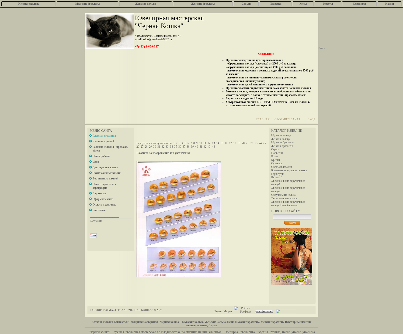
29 (150, 146)
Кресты (275, 160)
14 (217, 143)
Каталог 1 (277, 177)
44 (213, 146)
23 (256, 143)
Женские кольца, (215, 322)
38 (188, 146)
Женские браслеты (282, 146)
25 (264, 143)
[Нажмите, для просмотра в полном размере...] (178, 276)
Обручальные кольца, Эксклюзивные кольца (284, 196)
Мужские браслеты (282, 142)
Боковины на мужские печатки (289, 170)
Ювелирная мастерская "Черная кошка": (154, 322)
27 (142, 146)
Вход (311, 119)
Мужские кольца (281, 135)
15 (221, 143)
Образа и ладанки (281, 167)
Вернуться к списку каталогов (154, 143)
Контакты (120, 322)
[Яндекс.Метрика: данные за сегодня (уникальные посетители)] (223, 311)
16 (226, 143)
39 (192, 146)
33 (167, 146)
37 (184, 146)
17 (230, 143)
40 (196, 146)
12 (209, 143)
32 (163, 146)
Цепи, (230, 322)
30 (154, 146)
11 (204, 143)
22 (251, 143)
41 (200, 146)
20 (243, 143)
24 (260, 143)
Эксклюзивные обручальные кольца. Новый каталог (288, 203)
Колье (274, 156)
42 (205, 146)
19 (238, 143)
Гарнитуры (277, 173)
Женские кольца (280, 139)
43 (209, 146)
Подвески (277, 153)
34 (171, 146)
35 (175, 146)
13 (213, 143)
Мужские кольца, (193, 322)
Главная (263, 119)
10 (200, 143)
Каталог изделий (102, 322)
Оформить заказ (287, 119)
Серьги (275, 149)
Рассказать (96, 221)
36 (179, 146)
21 (247, 143)
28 (146, 146)
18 (234, 143)
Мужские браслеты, (247, 322)
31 (158, 146)
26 (137, 146)
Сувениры (277, 163)
